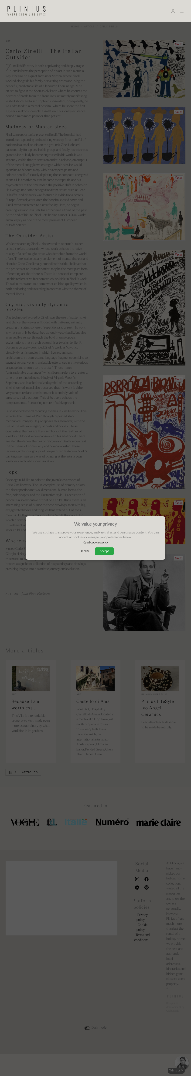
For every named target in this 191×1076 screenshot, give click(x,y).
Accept (104, 551)
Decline (85, 551)
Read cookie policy (96, 542)
